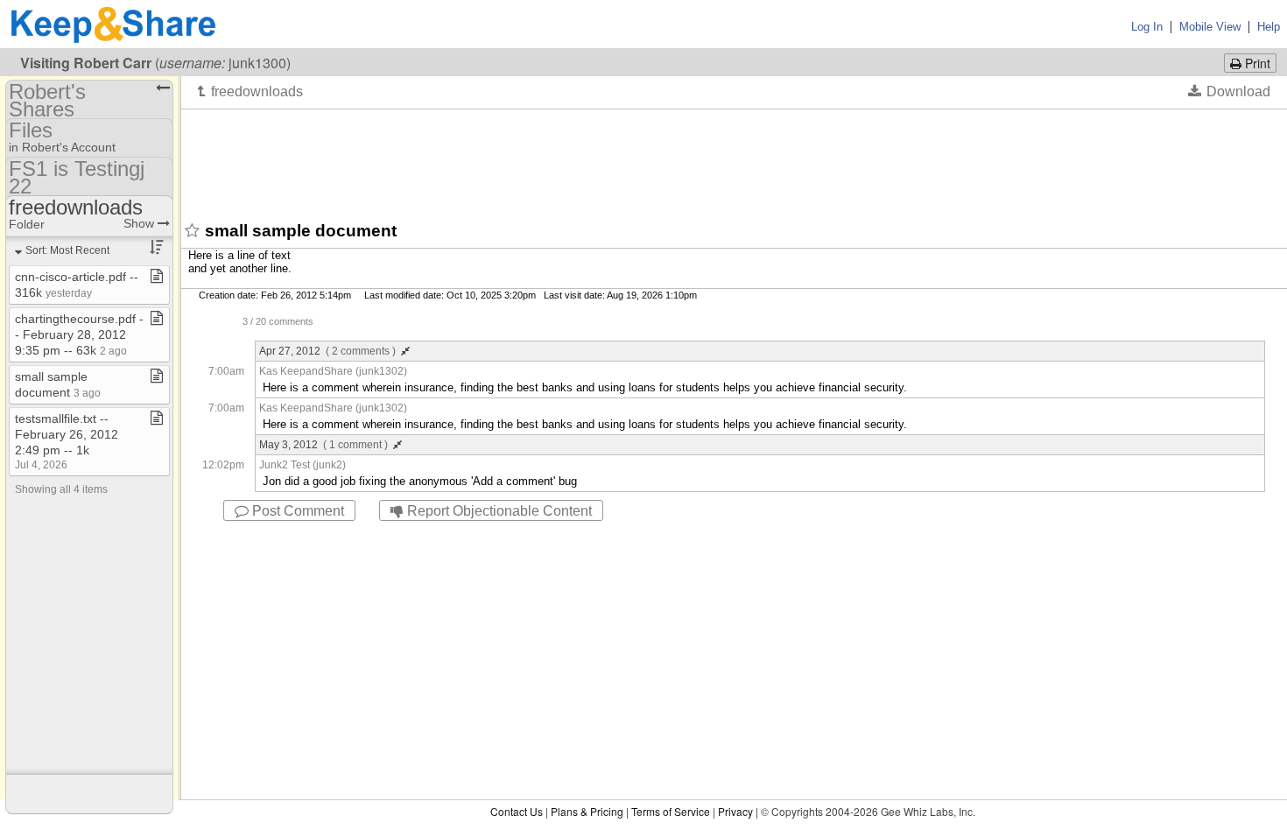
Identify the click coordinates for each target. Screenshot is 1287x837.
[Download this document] (1229, 91)
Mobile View (1210, 26)
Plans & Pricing (587, 811)
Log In (1147, 26)
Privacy (735, 811)
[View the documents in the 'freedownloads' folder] (250, 91)
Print (1255, 63)
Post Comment (296, 510)
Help (1268, 26)
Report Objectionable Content (498, 510)
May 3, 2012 (323, 445)
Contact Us (516, 811)
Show (140, 223)
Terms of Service (670, 811)
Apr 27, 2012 (327, 351)
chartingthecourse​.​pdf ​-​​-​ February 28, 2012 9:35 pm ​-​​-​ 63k (79, 334)
